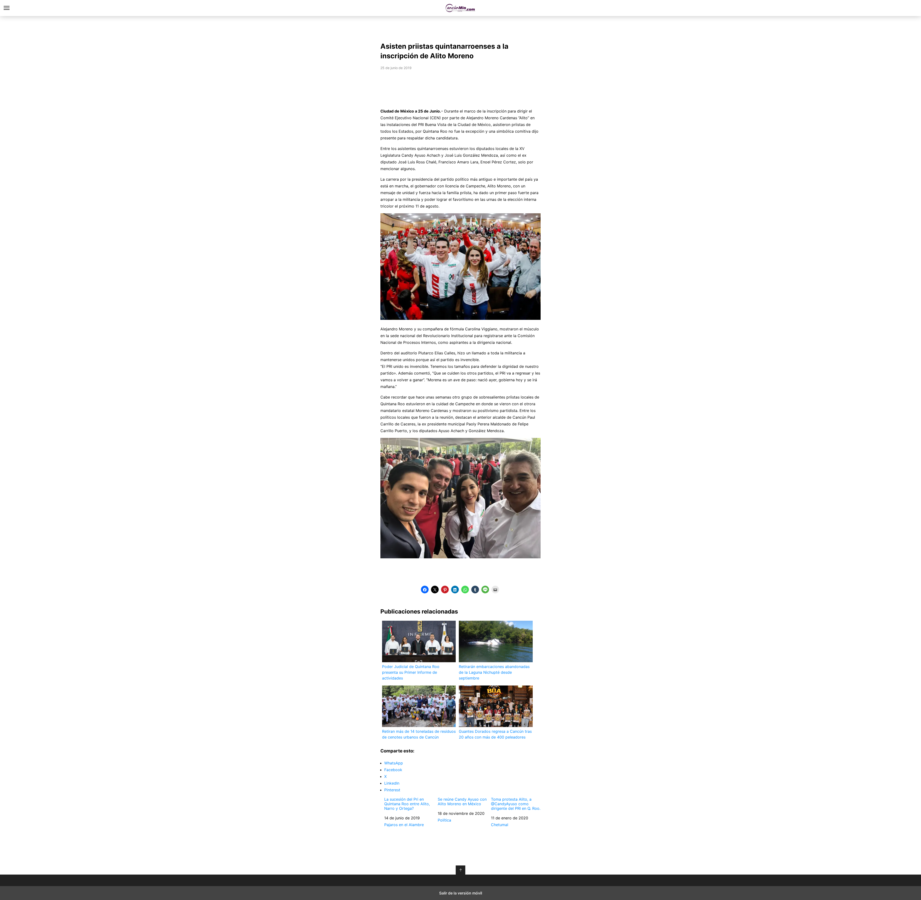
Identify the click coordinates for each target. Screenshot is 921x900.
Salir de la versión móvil (460, 893)
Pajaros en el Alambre (404, 824)
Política (444, 820)
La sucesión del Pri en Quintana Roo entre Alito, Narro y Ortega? (407, 804)
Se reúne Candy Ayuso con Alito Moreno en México (462, 801)
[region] (460, 28)
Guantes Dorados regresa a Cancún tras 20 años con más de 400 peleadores (495, 734)
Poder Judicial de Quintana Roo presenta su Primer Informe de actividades (410, 672)
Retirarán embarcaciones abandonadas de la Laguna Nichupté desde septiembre (494, 672)
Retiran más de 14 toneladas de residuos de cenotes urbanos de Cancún (419, 734)
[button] (425, 589)
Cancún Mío (460, 8)
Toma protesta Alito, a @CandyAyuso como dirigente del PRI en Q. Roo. (515, 804)
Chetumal (499, 824)
